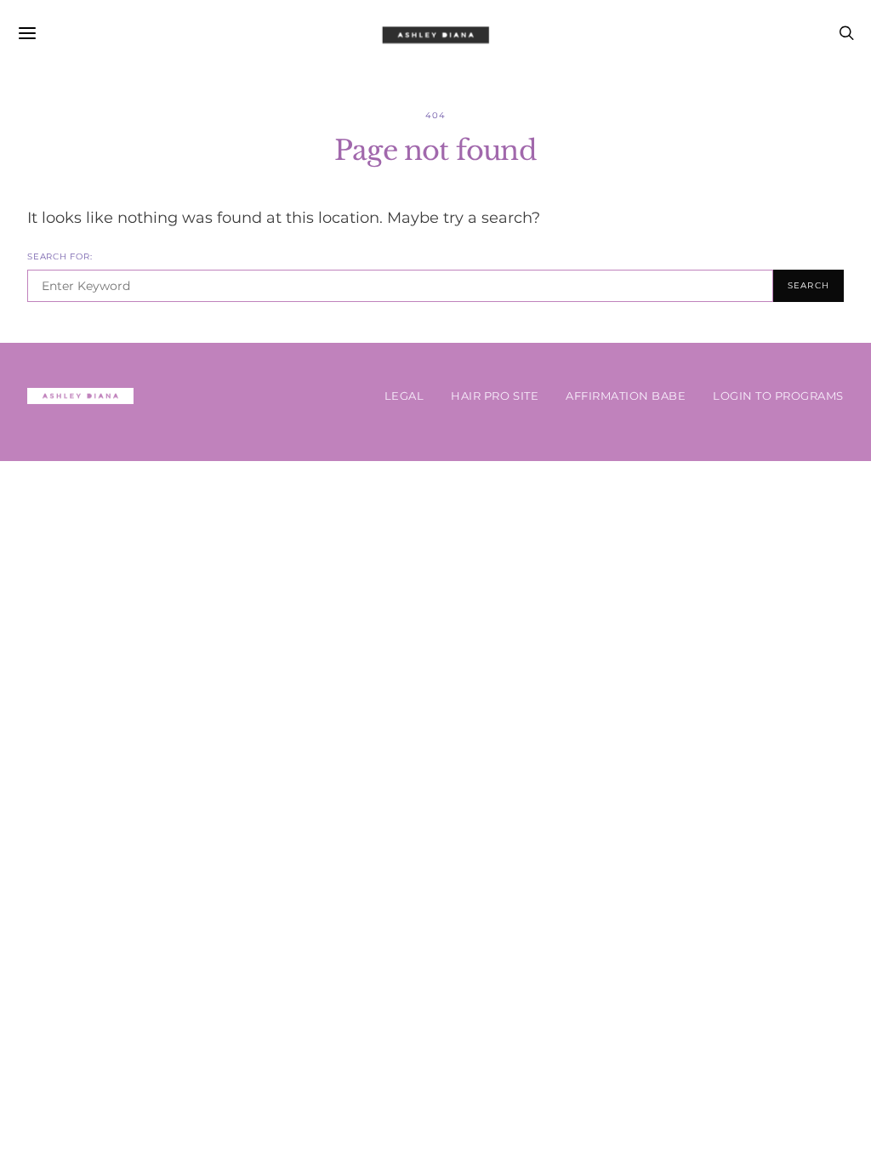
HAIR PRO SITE (494, 396)
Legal (404, 396)
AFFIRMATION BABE (626, 396)
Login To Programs (778, 396)
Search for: (59, 256)
